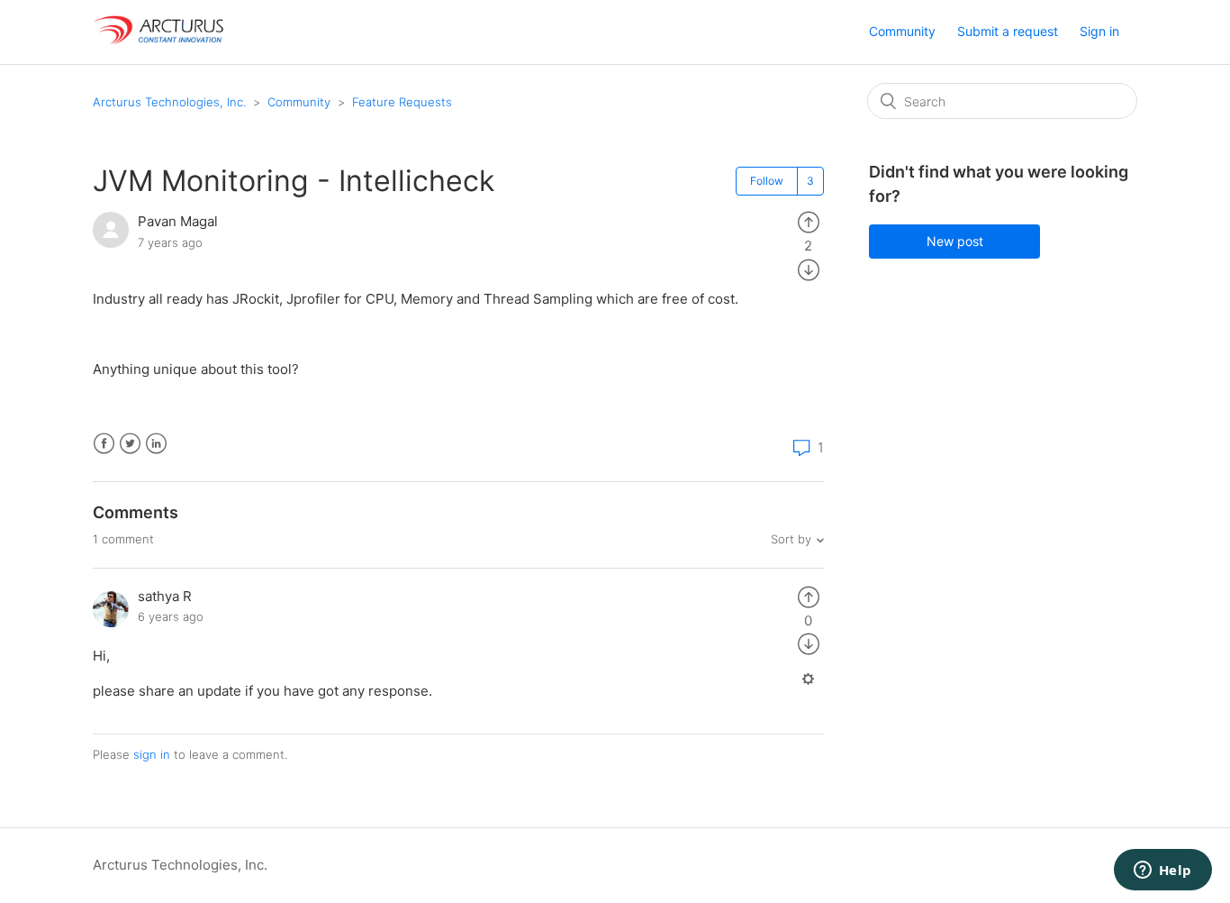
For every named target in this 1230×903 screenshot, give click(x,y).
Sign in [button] (1099, 31)
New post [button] (955, 241)
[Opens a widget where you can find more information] (1162, 871)
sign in (151, 754)
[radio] (808, 221)
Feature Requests (402, 102)
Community (902, 31)
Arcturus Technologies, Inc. (169, 102)
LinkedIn (156, 444)
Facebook (104, 444)
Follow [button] (766, 180)
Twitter (130, 444)
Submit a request (1007, 31)
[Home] (160, 41)
